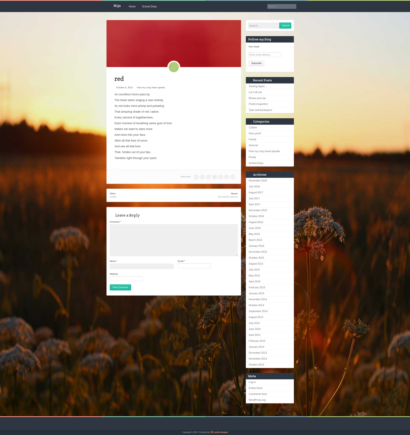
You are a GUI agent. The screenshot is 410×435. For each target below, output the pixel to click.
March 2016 (255, 240)
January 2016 (256, 246)
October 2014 (256, 305)
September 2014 (258, 311)
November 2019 (258, 180)
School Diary (149, 6)
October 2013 (256, 364)
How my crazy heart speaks (151, 87)
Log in (252, 382)
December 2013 (258, 352)
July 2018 (254, 186)
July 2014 (254, 323)
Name (113, 261)
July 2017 (254, 198)
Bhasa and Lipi (257, 98)
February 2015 (257, 287)
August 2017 (256, 192)
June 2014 (255, 329)
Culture (253, 127)
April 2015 (254, 281)
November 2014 (258, 299)
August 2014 (256, 317)
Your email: (254, 46)
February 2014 (257, 341)
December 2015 (258, 251)
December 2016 (258, 210)
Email (181, 261)
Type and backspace (260, 110)
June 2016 (255, 228)
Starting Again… (258, 86)
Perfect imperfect (258, 104)
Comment (115, 221)
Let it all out (255, 92)
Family (252, 139)
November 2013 (258, 358)
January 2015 (256, 293)
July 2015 (254, 269)
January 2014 (256, 346)
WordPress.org (257, 400)
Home (132, 6)
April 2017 (254, 204)
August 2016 (256, 222)
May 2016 (254, 234)
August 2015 (256, 263)
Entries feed (255, 388)
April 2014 (254, 335)
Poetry (252, 157)
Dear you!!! (255, 133)
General (253, 145)
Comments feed (258, 394)
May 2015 (254, 275)
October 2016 (256, 216)
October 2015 (256, 257)
